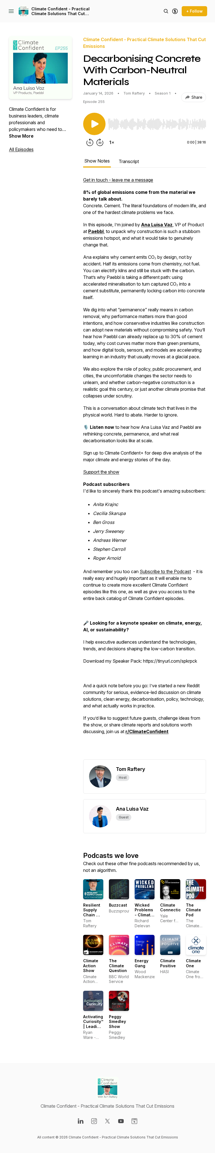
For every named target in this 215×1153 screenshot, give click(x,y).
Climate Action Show (90, 965)
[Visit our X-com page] (107, 1121)
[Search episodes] (166, 11)
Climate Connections (173, 907)
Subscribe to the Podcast (165, 571)
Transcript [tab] (129, 161)
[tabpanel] (144, 468)
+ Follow (194, 11)
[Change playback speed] (111, 142)
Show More (21, 136)
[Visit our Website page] (134, 1121)
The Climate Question (118, 965)
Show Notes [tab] (97, 161)
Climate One (193, 963)
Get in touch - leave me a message (118, 180)
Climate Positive (168, 963)
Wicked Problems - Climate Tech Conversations (149, 915)
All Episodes (21, 149)
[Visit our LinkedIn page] (80, 1121)
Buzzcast (118, 905)
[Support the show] (175, 11)
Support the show (101, 472)
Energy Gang (141, 963)
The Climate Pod (193, 910)
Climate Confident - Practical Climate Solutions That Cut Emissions (60, 11)
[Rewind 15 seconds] (90, 142)
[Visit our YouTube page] (121, 1121)
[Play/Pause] (94, 124)
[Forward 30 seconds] (100, 142)
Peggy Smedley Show (117, 1021)
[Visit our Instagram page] (94, 1121)
